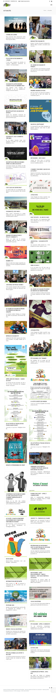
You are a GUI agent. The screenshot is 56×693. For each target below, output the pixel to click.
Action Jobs (34, 648)
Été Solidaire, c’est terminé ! (39, 358)
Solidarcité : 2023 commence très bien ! (14, 137)
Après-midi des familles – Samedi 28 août (15, 379)
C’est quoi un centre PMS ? (14, 187)
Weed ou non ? (35, 265)
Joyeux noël (34, 195)
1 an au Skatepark (36, 601)
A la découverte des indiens (39, 401)
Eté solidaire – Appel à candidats (40, 624)
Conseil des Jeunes (11, 34)
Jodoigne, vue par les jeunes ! (14, 285)
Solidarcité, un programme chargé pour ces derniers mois (15, 84)
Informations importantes (14, 581)
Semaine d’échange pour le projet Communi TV (14, 236)
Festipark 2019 (10, 605)
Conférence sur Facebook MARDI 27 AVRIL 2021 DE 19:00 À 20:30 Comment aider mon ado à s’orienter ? (15, 496)
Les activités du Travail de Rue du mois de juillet (40, 444)
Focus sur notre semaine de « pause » (14, 59)
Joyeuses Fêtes (35, 330)
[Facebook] (50, 1)
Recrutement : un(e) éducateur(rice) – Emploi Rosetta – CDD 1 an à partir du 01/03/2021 (40, 575)
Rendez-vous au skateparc (14, 629)
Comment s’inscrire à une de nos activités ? (40, 170)
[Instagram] (52, 1)
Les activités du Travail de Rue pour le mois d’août (14, 424)
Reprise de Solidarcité (12, 336)
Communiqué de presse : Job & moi (39, 672)
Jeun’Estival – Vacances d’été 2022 (39, 242)
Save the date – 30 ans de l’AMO (40, 217)
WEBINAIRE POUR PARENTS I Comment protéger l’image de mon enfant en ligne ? (39, 468)
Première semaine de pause (38, 90)
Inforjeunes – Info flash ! (38, 158)
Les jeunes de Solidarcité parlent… (38, 66)
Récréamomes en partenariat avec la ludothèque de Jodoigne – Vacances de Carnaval (40, 547)
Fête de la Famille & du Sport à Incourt (15, 653)
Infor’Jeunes (9, 559)
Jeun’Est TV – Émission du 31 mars (40, 518)
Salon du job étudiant (37, 124)
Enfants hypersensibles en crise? (15, 465)
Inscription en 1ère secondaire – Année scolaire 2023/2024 (15, 163)
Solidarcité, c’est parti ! (13, 211)
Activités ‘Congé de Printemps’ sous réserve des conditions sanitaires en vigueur (15, 520)
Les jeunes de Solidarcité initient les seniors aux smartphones (40, 290)
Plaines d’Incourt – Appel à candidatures (38, 494)
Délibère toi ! (9, 261)
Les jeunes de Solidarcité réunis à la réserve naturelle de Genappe (15, 310)
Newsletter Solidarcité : (38, 41)
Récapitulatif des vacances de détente (15, 112)
